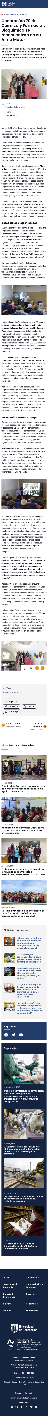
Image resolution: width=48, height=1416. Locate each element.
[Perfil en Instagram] (17, 1407)
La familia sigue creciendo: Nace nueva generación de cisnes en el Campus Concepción (29, 958)
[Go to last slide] (37, 668)
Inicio (6, 1277)
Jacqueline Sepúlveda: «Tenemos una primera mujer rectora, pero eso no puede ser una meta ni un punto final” (30, 1008)
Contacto (29, 1393)
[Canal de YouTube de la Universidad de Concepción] (36, 1407)
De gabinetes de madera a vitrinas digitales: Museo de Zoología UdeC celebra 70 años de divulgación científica (22, 1150)
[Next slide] (43, 668)
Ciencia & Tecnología (9, 1295)
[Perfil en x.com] (26, 1407)
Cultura (7, 1303)
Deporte (30, 1294)
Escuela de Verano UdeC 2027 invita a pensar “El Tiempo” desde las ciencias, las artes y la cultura (29, 973)
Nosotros (19, 1393)
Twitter (31, 706)
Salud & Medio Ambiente (10, 1286)
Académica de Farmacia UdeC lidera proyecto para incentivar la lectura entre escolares (22, 830)
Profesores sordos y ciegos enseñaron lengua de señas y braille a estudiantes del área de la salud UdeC (23, 872)
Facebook (13, 706)
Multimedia (32, 1310)
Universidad (32, 1277)
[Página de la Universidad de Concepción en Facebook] (22, 1407)
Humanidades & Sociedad (15, 14)
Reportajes (32, 1303)
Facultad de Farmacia (15, 107)
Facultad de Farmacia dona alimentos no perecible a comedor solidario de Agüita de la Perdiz (23, 789)
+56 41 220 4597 (27, 1373)
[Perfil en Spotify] (31, 1407)
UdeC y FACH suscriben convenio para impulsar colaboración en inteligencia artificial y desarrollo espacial (29, 943)
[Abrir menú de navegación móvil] (44, 4)
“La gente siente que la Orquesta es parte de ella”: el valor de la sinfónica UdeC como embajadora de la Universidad (29, 990)
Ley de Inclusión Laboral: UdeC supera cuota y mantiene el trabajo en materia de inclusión (23, 1198)
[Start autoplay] (24, 668)
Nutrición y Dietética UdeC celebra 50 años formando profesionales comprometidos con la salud (23, 913)
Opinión (7, 1310)
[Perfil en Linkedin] (12, 1407)
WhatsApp (13, 711)
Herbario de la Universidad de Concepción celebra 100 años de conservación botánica (21, 1246)
